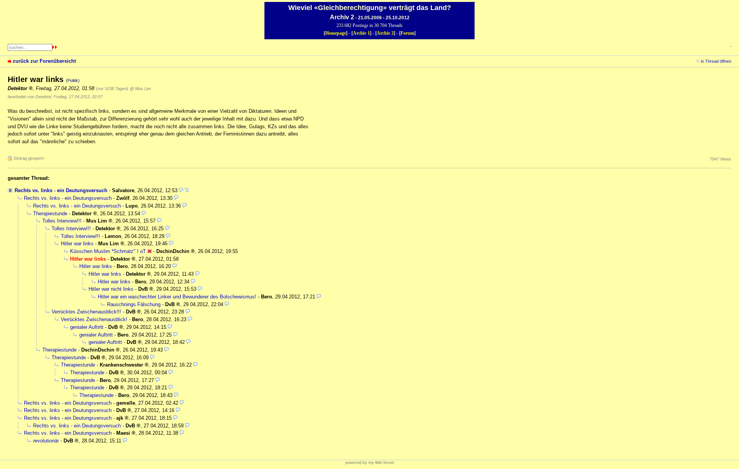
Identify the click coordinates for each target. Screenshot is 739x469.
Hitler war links (77, 243)
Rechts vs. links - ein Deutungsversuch (61, 190)
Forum (407, 33)
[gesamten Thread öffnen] (187, 190)
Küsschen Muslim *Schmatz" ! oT (108, 251)
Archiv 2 (385, 33)
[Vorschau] (181, 190)
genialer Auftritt (87, 327)
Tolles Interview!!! (62, 221)
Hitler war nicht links (111, 289)
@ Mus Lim (140, 88)
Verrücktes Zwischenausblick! (94, 319)
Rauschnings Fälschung (134, 304)
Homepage (335, 33)
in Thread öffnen (716, 61)
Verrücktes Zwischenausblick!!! (86, 312)
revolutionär (46, 441)
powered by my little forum (369, 462)
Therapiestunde (50, 213)
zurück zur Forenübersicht (44, 61)
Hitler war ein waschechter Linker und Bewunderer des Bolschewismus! (177, 297)
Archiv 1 (361, 33)
